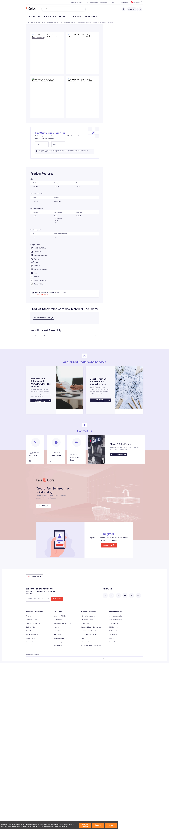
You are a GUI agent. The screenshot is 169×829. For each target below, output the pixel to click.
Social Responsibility (59, 638)
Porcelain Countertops (32, 642)
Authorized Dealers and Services (97, 2)
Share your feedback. (41, 295)
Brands (76, 16)
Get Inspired (90, 16)
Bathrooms (49, 16)
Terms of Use (102, 659)
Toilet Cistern (112, 627)
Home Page (30, 22)
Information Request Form (89, 616)
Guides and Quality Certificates (90, 627)
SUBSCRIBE (57, 599)
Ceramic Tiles (33, 16)
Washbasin (112, 631)
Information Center (87, 620)
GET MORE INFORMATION (40, 400)
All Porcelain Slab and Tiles (68, 22)
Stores (114, 2)
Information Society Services (136, 659)
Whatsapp (84, 642)
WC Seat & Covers (31, 634)
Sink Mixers (112, 634)
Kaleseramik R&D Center (61, 616)
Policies (28, 659)
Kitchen (62, 16)
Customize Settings (85, 825)
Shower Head (112, 623)
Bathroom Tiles (30, 627)
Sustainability (58, 642)
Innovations (57, 645)
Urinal (111, 638)
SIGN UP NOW (107, 545)
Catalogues (124, 2)
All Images (39, 37)
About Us (56, 627)
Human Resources (59, 631)
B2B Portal (57, 620)
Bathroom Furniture (32, 623)
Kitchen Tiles (29, 638)
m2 (38, 144)
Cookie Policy (63, 826)
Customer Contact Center (89, 634)
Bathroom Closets (31, 620)
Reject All (98, 825)
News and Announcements (61, 623)
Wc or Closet (29, 631)
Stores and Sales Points (88, 631)
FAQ (82, 638)
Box (54, 144)
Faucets (28, 616)
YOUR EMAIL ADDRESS (35, 599)
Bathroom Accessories (115, 616)
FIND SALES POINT (117, 454)
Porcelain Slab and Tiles (52, 22)
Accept (111, 825)
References (57, 634)
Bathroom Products (114, 620)
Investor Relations (77, 2)
